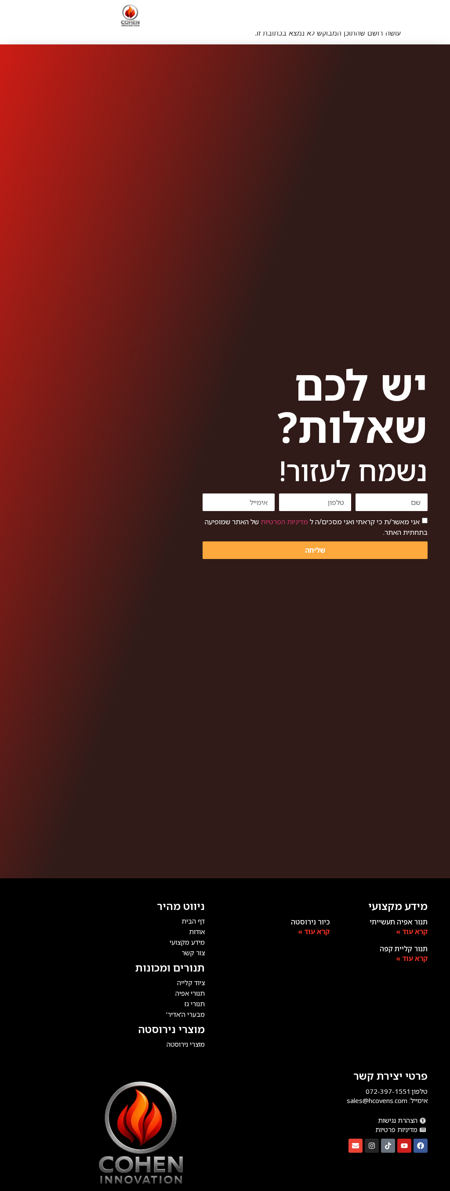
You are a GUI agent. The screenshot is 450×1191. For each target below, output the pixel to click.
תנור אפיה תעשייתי (399, 922)
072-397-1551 (388, 1091)
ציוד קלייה (191, 982)
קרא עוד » (412, 931)
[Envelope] (355, 1146)
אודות (197, 931)
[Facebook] (421, 1146)
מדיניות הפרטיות (284, 521)
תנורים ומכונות (170, 967)
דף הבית (193, 921)
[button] (285, 15)
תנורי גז (195, 1003)
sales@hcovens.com (377, 1100)
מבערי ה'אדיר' (185, 1014)
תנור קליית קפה (404, 949)
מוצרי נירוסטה (171, 1029)
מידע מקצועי (187, 942)
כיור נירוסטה (310, 922)
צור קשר (193, 952)
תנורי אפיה (190, 993)
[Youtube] (404, 1146)
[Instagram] (372, 1146)
